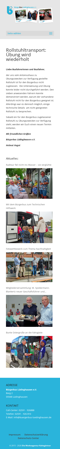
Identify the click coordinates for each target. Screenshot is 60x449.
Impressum (14, 434)
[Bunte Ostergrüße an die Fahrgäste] (29, 352)
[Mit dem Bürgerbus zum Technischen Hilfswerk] (29, 227)
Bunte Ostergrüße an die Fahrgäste (24, 332)
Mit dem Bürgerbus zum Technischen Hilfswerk (25, 206)
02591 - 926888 (26, 410)
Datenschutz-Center (28, 438)
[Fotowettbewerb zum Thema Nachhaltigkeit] (29, 267)
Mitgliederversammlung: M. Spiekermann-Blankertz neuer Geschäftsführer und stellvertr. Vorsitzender (28, 289)
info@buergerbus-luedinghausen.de (32, 417)
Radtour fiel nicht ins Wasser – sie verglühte (28, 164)
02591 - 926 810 (23, 413)
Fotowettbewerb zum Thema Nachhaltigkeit (28, 248)
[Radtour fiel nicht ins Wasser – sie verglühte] (29, 183)
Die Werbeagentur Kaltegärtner (36, 445)
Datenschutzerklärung (36, 434)
